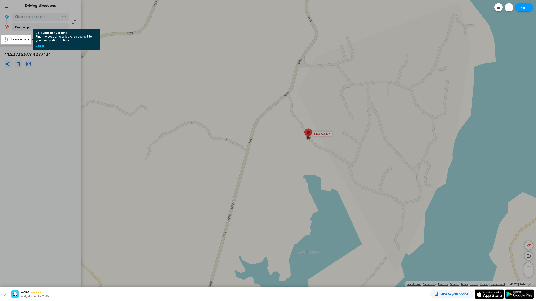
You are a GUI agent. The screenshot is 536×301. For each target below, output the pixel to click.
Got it (40, 46)
